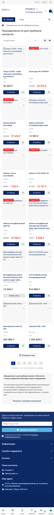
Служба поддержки (12, 451)
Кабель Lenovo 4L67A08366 (9, 174)
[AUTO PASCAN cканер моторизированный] (40, 261)
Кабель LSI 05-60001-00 (39, 173)
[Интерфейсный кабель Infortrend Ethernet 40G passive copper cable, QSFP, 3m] (14, 261)
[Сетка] (45, 41)
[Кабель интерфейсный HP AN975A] (14, 209)
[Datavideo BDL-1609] (40, 312)
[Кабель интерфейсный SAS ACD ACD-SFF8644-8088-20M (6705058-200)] (40, 209)
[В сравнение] (24, 53)
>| (40, 363)
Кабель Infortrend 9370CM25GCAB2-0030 (38, 124)
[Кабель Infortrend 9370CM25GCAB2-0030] (40, 109)
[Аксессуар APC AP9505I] (40, 57)
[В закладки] (24, 48)
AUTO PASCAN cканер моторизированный (38, 276)
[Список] (49, 41)
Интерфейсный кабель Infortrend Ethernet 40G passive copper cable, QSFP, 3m (12, 277)
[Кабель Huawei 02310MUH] (14, 109)
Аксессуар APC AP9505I (39, 71)
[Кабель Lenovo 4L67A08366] (14, 159)
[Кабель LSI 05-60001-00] (40, 159)
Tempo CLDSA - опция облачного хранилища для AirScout (12, 73)
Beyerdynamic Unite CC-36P (13, 327)
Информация (8, 444)
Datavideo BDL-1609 (37, 326)
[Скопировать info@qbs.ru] (37, 9)
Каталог (6, 458)
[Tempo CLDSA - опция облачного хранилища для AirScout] (14, 57)
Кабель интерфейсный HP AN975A (14, 224)
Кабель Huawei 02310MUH (9, 124)
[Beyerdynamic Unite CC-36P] (14, 312)
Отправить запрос (34, 12)
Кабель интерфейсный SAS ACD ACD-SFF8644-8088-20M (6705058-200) (39, 225)
